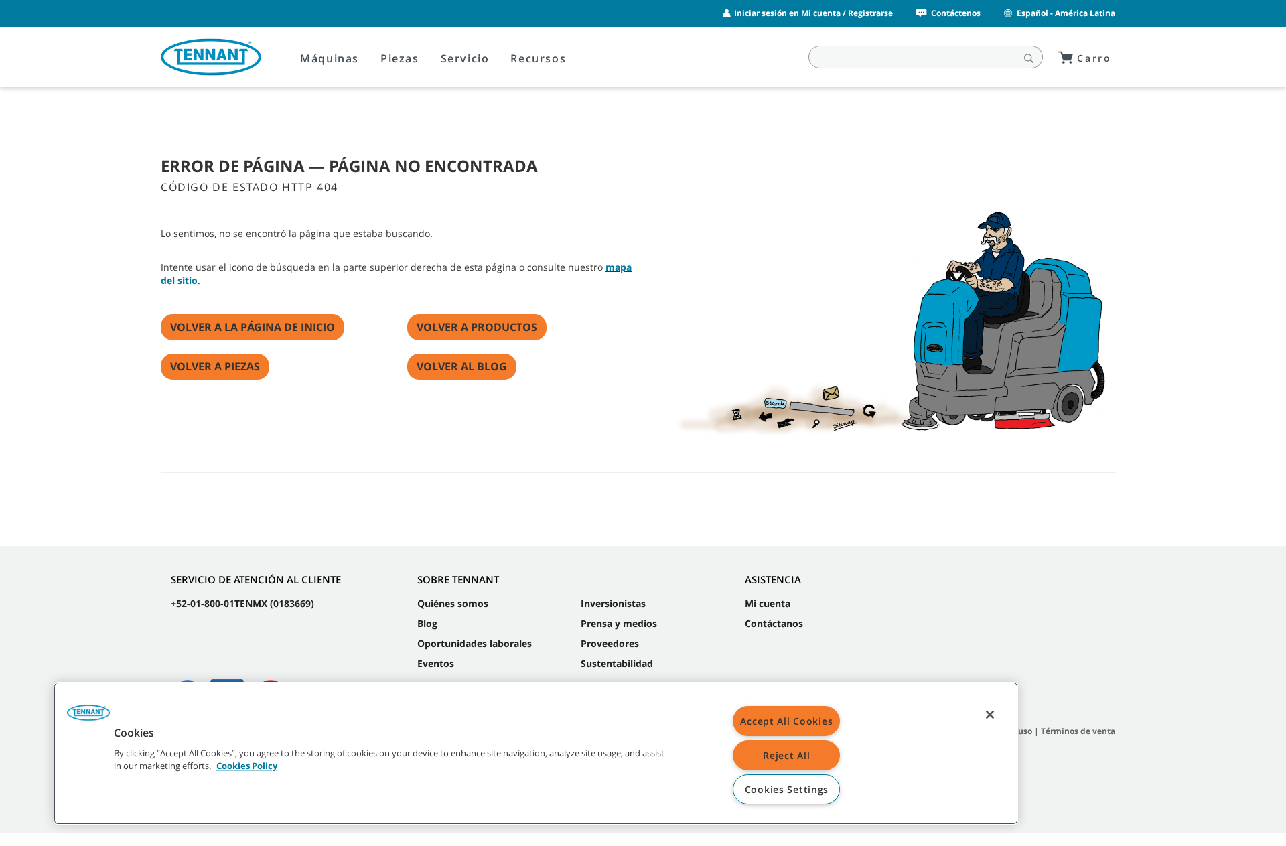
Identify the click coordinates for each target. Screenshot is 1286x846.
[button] (88, 717)
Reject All (786, 755)
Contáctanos (774, 623)
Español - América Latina (1066, 13)
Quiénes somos (452, 603)
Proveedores (610, 643)
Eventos (435, 663)
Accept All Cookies (786, 721)
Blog (427, 623)
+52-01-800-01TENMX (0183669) (242, 603)
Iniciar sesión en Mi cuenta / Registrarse (813, 13)
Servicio (465, 58)
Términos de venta (1078, 731)
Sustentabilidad (617, 663)
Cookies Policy (246, 766)
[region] (536, 753)
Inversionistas (613, 603)
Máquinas (329, 58)
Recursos (538, 58)
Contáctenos (956, 13)
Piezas (399, 58)
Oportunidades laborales (474, 643)
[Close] (990, 714)
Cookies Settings (787, 789)
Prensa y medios (619, 623)
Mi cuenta (767, 603)
